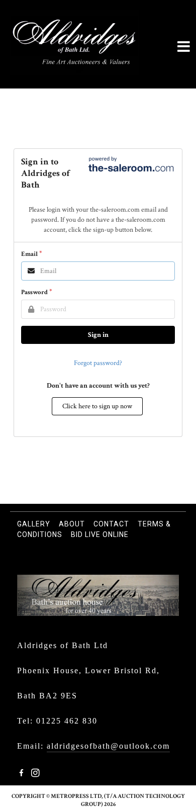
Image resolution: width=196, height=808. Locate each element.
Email (29, 254)
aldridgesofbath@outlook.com (108, 746)
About (72, 524)
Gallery (33, 524)
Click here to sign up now (97, 406)
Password (34, 292)
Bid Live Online (100, 534)
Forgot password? (98, 363)
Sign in (98, 334)
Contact (111, 524)
